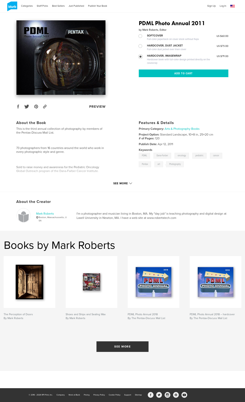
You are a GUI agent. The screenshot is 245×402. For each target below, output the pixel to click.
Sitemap (138, 395)
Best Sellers (58, 5)
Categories (27, 5)
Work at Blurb (74, 395)
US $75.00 (222, 46)
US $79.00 (222, 56)
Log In (223, 5)
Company (60, 395)
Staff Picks (42, 5)
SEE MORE (122, 346)
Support (127, 395)
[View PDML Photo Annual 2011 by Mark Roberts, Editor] (60, 57)
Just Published (76, 5)
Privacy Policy (99, 395)
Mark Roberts (45, 214)
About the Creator (33, 201)
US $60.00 (222, 36)
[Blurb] (11, 8)
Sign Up (211, 5)
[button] (232, 6)
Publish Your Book (97, 5)
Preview (97, 106)
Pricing (87, 395)
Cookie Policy (114, 395)
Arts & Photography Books (182, 129)
